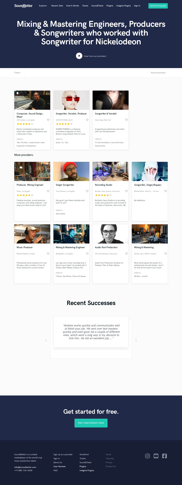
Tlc (62, 143)
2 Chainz (59, 276)
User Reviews (59, 466)
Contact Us (111, 466)
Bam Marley (67, 276)
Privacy (109, 462)
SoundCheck (97, 6)
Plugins (109, 6)
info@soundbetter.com (25, 467)
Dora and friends (117, 143)
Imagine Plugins (123, 6)
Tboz (66, 143)
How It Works (72, 6)
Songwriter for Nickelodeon (26, 146)
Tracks (85, 6)
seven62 (144, 276)
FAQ (55, 470)
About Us (57, 462)
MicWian (137, 276)
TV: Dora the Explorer (102, 143)
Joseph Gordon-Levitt (37, 143)
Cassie (58, 143)
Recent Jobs (57, 6)
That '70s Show (22, 143)
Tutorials (110, 458)
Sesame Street (100, 146)
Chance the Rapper (79, 276)
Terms (108, 454)
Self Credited (60, 214)
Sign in (137, 6)
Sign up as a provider (63, 454)
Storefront (84, 454)
